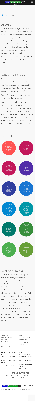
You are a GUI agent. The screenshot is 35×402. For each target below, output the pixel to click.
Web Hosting (4, 335)
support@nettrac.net (25, 354)
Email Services (5, 346)
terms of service (15, 389)
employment (24, 389)
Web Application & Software (6, 338)
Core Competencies (24, 342)
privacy (7, 389)
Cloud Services (5, 341)
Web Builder (4, 344)
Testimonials (22, 345)
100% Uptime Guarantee (17, 373)
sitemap (30, 389)
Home (5, 15)
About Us (21, 335)
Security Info (23, 340)
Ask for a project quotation (9, 366)
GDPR (2, 389)
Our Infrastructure (25, 337)
